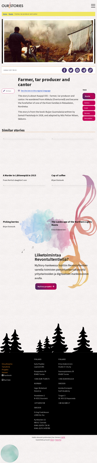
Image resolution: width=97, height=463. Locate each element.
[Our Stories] (12, 5)
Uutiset (5, 372)
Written (8, 91)
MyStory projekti (45, 286)
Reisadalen (88, 118)
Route (11, 14)
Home (5, 14)
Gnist (52, 440)
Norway (87, 113)
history (86, 103)
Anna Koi (58, 440)
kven (86, 108)
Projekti (5, 369)
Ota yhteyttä (7, 364)
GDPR (63, 437)
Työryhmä (6, 367)
